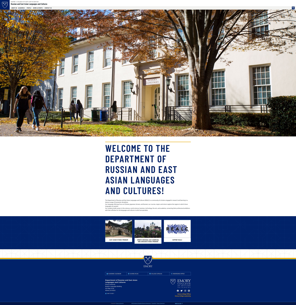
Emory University (120, 303)
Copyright (154, 303)
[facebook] (178, 290)
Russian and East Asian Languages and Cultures (29, 4)
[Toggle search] (293, 8)
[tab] (146, 133)
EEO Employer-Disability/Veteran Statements (141, 303)
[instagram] (185, 290)
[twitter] (181, 290)
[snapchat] (189, 290)
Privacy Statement (161, 303)
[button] (22, 7)
